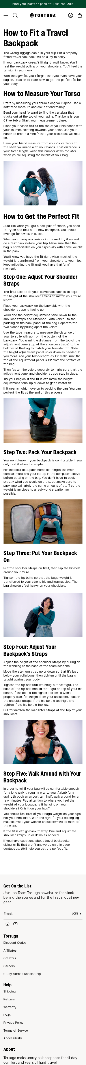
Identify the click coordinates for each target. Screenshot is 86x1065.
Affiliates (10, 951)
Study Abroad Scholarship (22, 974)
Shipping (10, 992)
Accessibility (13, 1038)
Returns (9, 999)
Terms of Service (16, 1031)
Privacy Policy (14, 1023)
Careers (9, 966)
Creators (10, 958)
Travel (44, 292)
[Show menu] (5, 15)
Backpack (56, 292)
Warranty (10, 1007)
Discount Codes (15, 943)
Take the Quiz (63, 4)
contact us (11, 849)
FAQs (7, 1015)
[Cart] (79, 15)
